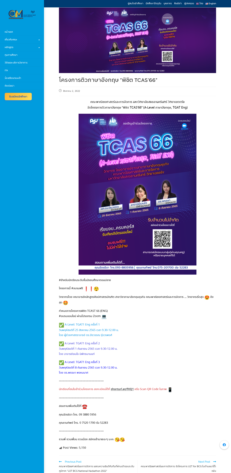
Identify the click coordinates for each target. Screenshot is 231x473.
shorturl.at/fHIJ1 (122, 389)
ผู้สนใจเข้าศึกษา (135, 3)
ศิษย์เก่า (178, 3)
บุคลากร (168, 3)
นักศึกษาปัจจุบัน (153, 3)
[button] (224, 444)
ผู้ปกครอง (189, 3)
